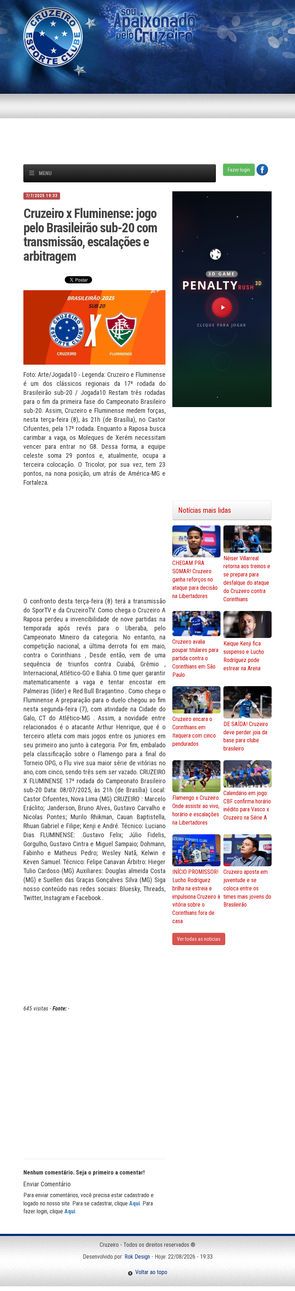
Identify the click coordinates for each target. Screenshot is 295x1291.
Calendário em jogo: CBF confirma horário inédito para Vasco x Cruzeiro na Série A (247, 805)
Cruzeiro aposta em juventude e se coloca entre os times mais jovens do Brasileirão (247, 888)
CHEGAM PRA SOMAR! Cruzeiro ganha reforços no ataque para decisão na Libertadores (195, 579)
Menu (45, 173)
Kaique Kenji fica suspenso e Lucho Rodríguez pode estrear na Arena (243, 656)
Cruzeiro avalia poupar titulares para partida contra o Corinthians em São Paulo (195, 658)
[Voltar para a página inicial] (53, 36)
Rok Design (137, 1256)
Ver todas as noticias (199, 939)
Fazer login (239, 170)
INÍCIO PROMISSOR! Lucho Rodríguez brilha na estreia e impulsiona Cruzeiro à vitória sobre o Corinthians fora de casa (196, 896)
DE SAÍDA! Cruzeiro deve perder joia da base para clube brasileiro (245, 736)
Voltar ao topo (150, 1272)
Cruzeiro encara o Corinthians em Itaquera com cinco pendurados (194, 731)
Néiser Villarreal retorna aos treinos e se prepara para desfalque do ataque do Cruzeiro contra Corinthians (246, 579)
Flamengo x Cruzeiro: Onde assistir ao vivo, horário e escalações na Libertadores (196, 810)
